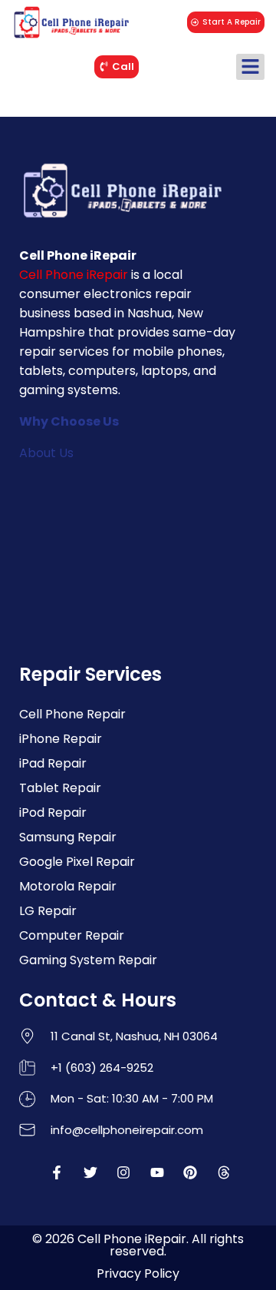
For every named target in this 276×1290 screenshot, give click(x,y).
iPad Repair (53, 763)
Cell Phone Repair (72, 714)
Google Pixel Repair (77, 862)
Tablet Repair (60, 788)
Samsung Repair (68, 837)
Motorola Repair (68, 886)
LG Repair (48, 911)
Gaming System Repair (88, 960)
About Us (46, 453)
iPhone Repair (60, 739)
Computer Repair (71, 935)
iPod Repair (53, 812)
